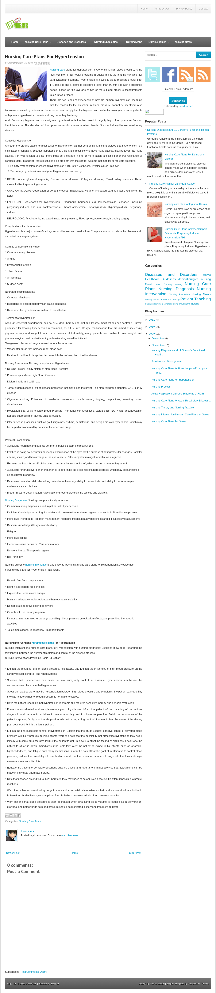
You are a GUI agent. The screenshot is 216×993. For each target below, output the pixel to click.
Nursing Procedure (179, 294)
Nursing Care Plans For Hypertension (44, 56)
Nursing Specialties (104, 44)
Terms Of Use (162, 8)
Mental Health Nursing (158, 284)
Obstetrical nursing (170, 299)
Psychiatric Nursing (189, 303)
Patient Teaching (195, 299)
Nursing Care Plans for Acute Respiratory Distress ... (181, 400)
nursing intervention (36, 564)
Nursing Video (152, 299)
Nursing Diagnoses (16, 500)
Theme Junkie (157, 983)
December (158, 338)
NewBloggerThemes (198, 983)
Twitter (152, 74)
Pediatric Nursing (153, 304)
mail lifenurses (69, 835)
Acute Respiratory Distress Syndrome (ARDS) (177, 393)
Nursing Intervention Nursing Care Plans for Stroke (180, 414)
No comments (42, 62)
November (158, 345)
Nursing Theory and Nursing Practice (172, 407)
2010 (152, 326)
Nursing (178, 284)
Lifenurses (31, 983)
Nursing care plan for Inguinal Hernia (186, 204)
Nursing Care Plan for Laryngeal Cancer (172, 183)
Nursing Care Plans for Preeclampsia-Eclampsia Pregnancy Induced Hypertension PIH (186, 233)
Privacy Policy (184, 8)
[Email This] (7, 815)
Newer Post (12, 853)
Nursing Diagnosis (176, 289)
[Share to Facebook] (19, 815)
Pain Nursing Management (166, 361)
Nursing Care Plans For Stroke (168, 421)
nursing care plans (43, 642)
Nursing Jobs (134, 42)
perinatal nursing (170, 304)
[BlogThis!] (11, 815)
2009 (152, 333)
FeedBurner (186, 106)
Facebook (169, 74)
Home (144, 8)
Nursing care (57, 69)
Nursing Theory (201, 294)
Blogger (55, 983)
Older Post (135, 853)
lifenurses (27, 831)
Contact (203, 8)
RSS (203, 74)
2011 (152, 319)
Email (186, 74)
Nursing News (183, 42)
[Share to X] (15, 815)
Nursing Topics (155, 44)
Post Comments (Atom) (34, 971)
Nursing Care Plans (35, 44)
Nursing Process (160, 386)
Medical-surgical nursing (194, 279)
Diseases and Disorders (70, 44)
